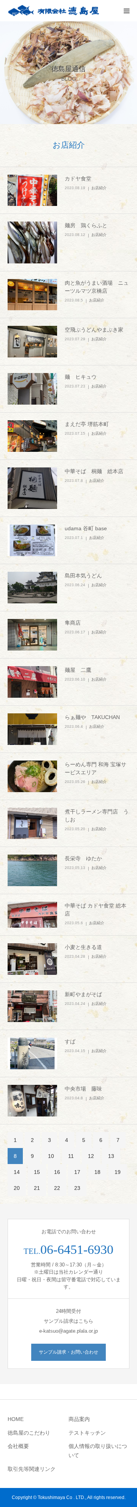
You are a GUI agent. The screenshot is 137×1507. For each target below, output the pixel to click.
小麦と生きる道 (83, 947)
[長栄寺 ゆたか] (32, 870)
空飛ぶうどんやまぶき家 (94, 330)
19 (118, 1172)
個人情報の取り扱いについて (97, 1450)
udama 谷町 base (86, 528)
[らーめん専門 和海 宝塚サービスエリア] (32, 776)
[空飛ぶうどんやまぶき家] (32, 341)
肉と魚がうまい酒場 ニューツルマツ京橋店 (97, 287)
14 (17, 1172)
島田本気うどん (83, 576)
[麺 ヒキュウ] (32, 389)
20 (17, 1188)
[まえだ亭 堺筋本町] (32, 436)
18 (97, 1172)
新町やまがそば (83, 994)
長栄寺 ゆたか (83, 858)
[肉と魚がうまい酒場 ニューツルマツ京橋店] (32, 295)
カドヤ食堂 (78, 178)
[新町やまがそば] (32, 1006)
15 (37, 1172)
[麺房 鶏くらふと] (32, 242)
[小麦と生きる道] (32, 959)
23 (77, 1188)
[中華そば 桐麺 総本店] (32, 488)
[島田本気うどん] (32, 587)
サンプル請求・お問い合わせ (68, 1352)
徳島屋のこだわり (29, 1433)
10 (51, 1156)
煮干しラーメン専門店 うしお (97, 816)
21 (37, 1188)
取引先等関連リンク (32, 1469)
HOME (16, 1419)
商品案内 (79, 1419)
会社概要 (18, 1446)
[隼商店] (32, 635)
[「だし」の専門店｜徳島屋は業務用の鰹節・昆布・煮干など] (53, 10)
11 (71, 1156)
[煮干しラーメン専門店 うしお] (32, 823)
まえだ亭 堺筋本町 (87, 424)
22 (57, 1188)
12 (91, 1156)
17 (77, 1172)
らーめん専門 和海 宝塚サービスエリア (95, 768)
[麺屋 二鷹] (32, 682)
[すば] (32, 1053)
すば (70, 1041)
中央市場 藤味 (83, 1089)
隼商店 (73, 623)
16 (57, 1172)
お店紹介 (99, 188)
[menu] (126, 10)
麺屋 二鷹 (78, 670)
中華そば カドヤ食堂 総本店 (95, 910)
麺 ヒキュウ (81, 377)
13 (111, 1156)
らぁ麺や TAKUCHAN (92, 717)
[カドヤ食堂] (32, 190)
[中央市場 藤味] (32, 1100)
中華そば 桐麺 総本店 (94, 471)
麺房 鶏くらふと (86, 225)
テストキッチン (87, 1433)
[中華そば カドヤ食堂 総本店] (32, 915)
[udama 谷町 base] (32, 540)
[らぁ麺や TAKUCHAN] (32, 729)
